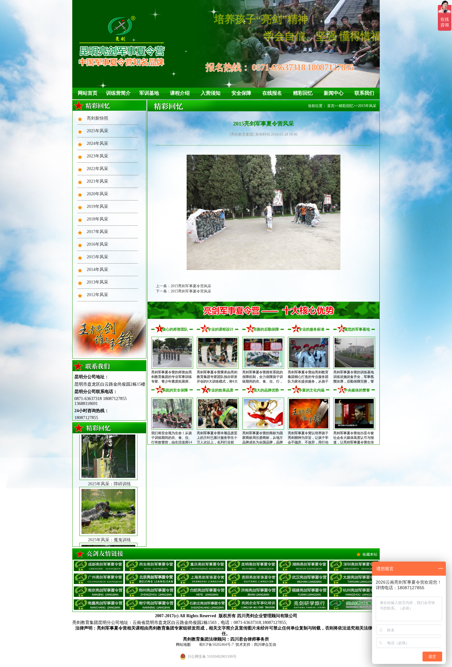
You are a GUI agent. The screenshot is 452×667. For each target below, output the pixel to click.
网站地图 (183, 644)
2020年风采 (97, 194)
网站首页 (87, 93)
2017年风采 (97, 231)
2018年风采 (97, 219)
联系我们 (364, 93)
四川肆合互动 (265, 644)
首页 (331, 106)
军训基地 (149, 93)
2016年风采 (97, 244)
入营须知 (210, 93)
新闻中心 (333, 93)
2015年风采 (97, 257)
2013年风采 (97, 282)
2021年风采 (97, 181)
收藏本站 (370, 554)
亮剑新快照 (97, 118)
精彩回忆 (303, 93)
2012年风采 (97, 294)
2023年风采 (97, 156)
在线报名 (272, 93)
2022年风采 (97, 168)
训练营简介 (118, 93)
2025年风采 (97, 131)
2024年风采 (97, 143)
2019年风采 (97, 206)
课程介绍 (180, 93)
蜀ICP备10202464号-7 (216, 644)
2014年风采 (97, 269)
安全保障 (241, 93)
